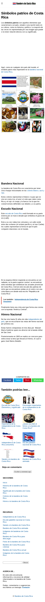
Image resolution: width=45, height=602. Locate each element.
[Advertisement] (22, 49)
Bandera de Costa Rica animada (32, 460)
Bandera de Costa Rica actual (14, 550)
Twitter (18, 380)
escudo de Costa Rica (13, 213)
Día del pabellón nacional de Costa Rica (32, 444)
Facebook (7, 380)
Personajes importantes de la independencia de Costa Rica (32, 407)
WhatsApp (38, 380)
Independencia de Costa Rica (14, 517)
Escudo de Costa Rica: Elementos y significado (11, 406)
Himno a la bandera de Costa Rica (16, 501)
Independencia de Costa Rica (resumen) (11, 444)
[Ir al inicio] (24, 5)
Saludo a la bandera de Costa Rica (11, 460)
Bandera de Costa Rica (24, 596)
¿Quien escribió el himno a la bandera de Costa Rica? (31, 426)
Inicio (5, 483)
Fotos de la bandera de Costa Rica (16, 542)
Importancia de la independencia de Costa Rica (11, 426)
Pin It (27, 380)
